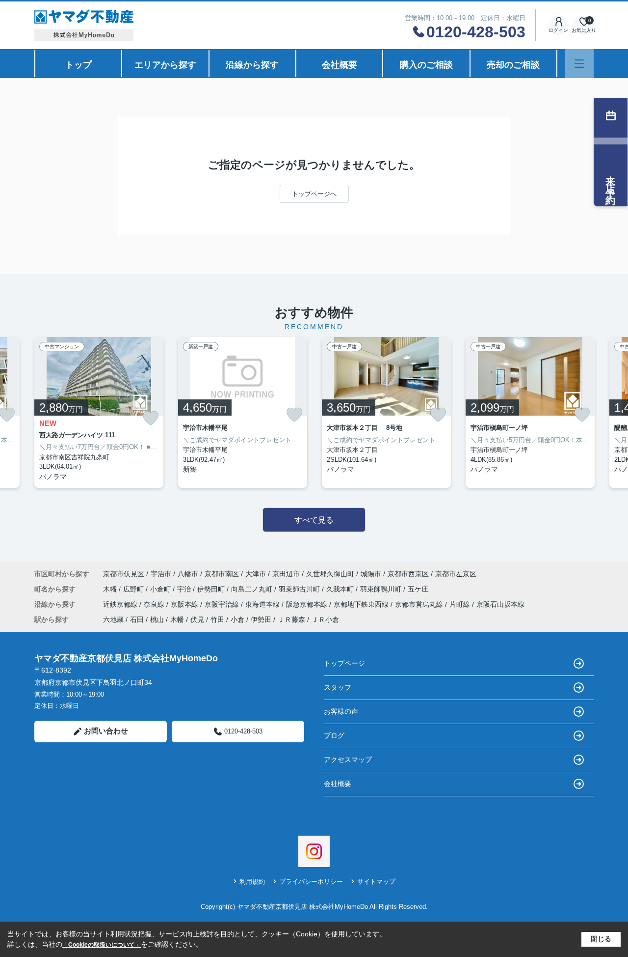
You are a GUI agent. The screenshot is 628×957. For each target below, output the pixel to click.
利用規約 (252, 881)
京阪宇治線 (223, 604)
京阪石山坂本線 (500, 604)
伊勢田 (261, 619)
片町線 (460, 604)
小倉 (237, 619)
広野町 (134, 589)
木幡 (111, 589)
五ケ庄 (418, 589)
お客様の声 (341, 711)
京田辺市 (286, 574)
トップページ (344, 663)
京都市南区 (222, 574)
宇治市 (161, 574)
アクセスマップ (348, 759)
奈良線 (155, 604)
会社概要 (339, 65)
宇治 (185, 589)
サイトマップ (376, 881)
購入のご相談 (426, 65)
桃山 (157, 619)
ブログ (334, 735)
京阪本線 (185, 604)
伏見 (197, 619)
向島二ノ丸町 (252, 589)
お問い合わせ (106, 731)
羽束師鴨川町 (381, 589)
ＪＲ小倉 (325, 619)
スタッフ (337, 687)
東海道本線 (263, 604)
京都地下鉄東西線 (362, 604)
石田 (137, 619)
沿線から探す (252, 65)
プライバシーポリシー (311, 881)
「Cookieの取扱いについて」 (101, 944)
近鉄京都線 (121, 604)
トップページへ (314, 193)
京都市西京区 (408, 574)
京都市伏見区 (123, 574)
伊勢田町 (212, 589)
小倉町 (161, 589)
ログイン (558, 30)
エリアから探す (165, 65)
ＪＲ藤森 (291, 619)
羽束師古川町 (300, 589)
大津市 (255, 574)
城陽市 (371, 574)
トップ (78, 65)
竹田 (217, 619)
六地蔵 (113, 619)
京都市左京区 (455, 574)
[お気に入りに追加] (150, 418)
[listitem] (99, 412)
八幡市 (188, 574)
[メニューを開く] (579, 63)
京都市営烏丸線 (420, 604)
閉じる (601, 939)
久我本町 (341, 589)
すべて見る (314, 520)
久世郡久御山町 (330, 574)
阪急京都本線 (307, 604)
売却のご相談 (513, 65)
